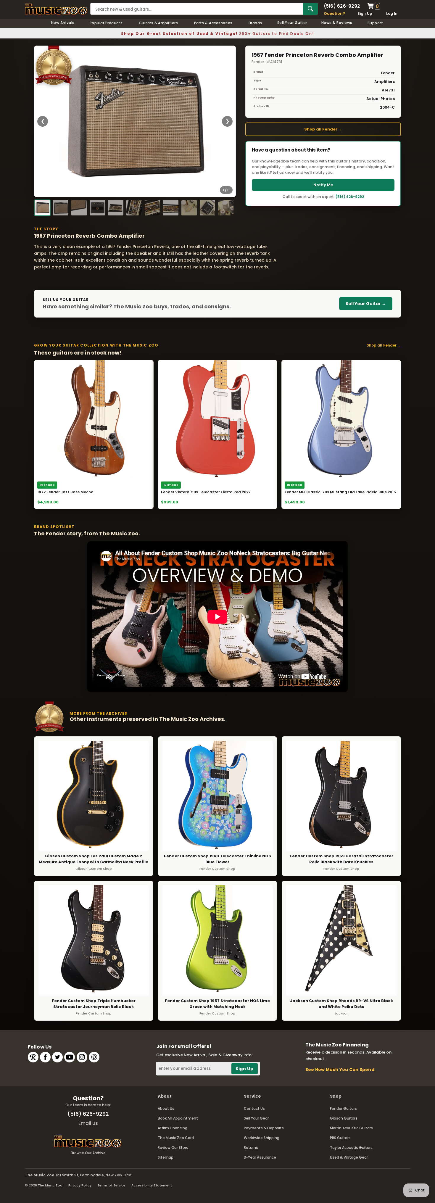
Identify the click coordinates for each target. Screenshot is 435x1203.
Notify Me (323, 185)
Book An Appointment (178, 1118)
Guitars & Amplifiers (158, 22)
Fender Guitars (343, 1108)
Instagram (82, 1057)
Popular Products (106, 22)
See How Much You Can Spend (339, 1069)
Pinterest (94, 1057)
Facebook (45, 1057)
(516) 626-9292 (342, 6)
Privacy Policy (79, 1185)
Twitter (57, 1057)
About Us (166, 1108)
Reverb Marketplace (33, 1057)
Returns (251, 1147)
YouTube (69, 1057)
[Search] (310, 9)
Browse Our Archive (88, 1152)
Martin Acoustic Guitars (351, 1127)
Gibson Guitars (343, 1118)
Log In (391, 13)
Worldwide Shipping (261, 1137)
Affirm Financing (172, 1127)
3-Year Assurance (260, 1157)
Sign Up (365, 13)
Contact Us (254, 1108)
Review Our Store (173, 1147)
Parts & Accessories (213, 22)
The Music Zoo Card (176, 1137)
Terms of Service (111, 1185)
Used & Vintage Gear (349, 1157)
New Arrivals (63, 22)
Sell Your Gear (256, 1118)
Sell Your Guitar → (366, 304)
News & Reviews (336, 22)
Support (375, 22)
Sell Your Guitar (292, 22)
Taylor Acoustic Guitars (351, 1147)
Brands (255, 22)
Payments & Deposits (264, 1127)
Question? (334, 13)
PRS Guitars (340, 1137)
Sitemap (165, 1157)
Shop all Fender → (323, 129)
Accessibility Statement (151, 1185)
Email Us (88, 1123)
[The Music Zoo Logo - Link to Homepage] (56, 9)
